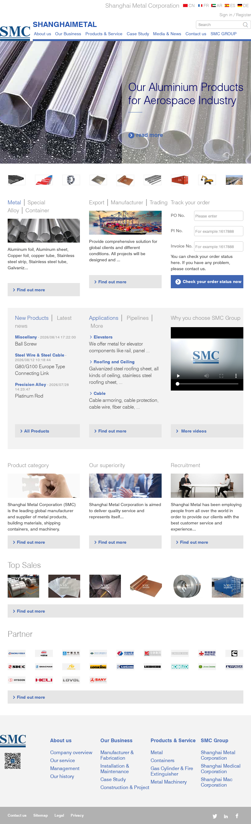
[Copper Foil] (146, 586)
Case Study (138, 33)
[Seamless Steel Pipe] (105, 586)
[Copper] (125, 180)
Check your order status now (209, 281)
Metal (157, 752)
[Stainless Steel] (71, 180)
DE (246, 5)
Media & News (167, 33)
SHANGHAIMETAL (65, 24)
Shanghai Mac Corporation (216, 782)
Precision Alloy (30, 384)
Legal (59, 815)
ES (232, 5)
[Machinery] (207, 180)
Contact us (195, 33)
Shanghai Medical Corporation (221, 768)
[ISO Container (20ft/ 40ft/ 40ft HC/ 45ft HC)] (228, 586)
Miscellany (26, 336)
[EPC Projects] (234, 180)
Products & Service (103, 33)
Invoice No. (182, 245)
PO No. (181, 215)
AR (219, 5)
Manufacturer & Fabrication (117, 755)
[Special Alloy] (152, 180)
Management (65, 768)
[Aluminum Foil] (64, 586)
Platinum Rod (29, 396)
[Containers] (179, 180)
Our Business (68, 33)
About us (42, 33)
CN (192, 5)
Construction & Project (124, 787)
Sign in (225, 14)
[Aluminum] (98, 180)
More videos (191, 430)
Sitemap (40, 815)
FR (206, 5)
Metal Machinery (169, 782)
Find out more (28, 289)
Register (243, 14)
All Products (34, 430)
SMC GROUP (224, 33)
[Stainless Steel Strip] (187, 586)
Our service (62, 760)
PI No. (180, 230)
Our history (62, 776)
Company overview (71, 752)
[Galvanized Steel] (44, 180)
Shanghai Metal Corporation (218, 755)
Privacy (77, 815)
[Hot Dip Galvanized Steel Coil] (23, 586)
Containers (162, 760)
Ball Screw (26, 344)
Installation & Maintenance (114, 768)
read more (146, 135)
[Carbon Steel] (16, 180)
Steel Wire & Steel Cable (39, 354)
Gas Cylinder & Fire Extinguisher (172, 771)
